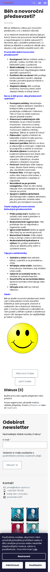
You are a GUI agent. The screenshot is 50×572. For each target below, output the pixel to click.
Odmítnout (12, 565)
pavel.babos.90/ (14, 497)
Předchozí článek (25, 373)
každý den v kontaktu (17, 494)
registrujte (12, 407)
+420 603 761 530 (15, 490)
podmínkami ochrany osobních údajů (22, 455)
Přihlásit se (12, 465)
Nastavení (24, 556)
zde (35, 549)
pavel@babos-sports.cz (18, 487)
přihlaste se (34, 405)
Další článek (25, 381)
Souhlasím (35, 565)
